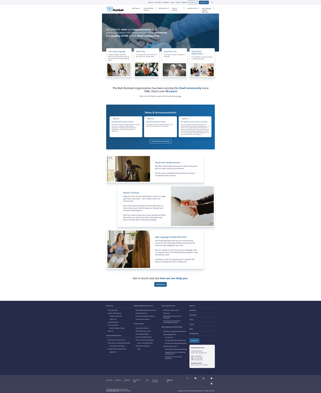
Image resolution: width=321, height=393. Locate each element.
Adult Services (163, 8)
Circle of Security (114, 346)
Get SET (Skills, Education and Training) (176, 349)
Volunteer (184, 2)
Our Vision (158, 2)
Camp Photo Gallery (113, 322)
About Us (151, 2)
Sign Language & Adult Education (206, 10)
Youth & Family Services (148, 9)
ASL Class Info (169, 337)
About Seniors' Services (142, 328)
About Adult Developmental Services (146, 310)
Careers (178, 2)
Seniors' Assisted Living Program (145, 340)
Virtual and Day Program (142, 319)
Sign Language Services (169, 334)
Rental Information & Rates (117, 328)
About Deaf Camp (113, 310)
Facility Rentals (194, 333)
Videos (139, 349)
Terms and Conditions (155, 381)
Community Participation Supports (145, 316)
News (191, 329)
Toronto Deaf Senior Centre (143, 331)
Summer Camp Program (114, 313)
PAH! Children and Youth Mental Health (119, 343)
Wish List (110, 331)
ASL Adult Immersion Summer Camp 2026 (194, 122)
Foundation (166, 2)
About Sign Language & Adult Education (174, 331)
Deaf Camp (135, 8)
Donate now (203, 2)
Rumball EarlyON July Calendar (156, 122)
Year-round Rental (113, 325)
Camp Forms (113, 319)
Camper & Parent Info (116, 316)
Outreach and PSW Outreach (144, 337)
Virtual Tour (166, 313)
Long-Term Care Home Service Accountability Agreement (171, 321)
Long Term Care (192, 8)
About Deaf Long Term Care (171, 310)
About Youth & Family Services (116, 340)
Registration (113, 352)
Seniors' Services (174, 9)
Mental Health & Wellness (143, 346)
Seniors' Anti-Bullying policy (145, 343)
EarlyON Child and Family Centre (117, 349)
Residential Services (141, 313)
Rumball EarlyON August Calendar (122, 122)
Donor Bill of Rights (136, 381)
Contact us (193, 2)
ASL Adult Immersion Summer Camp (175, 340)
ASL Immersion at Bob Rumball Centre (175, 343)
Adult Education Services (170, 346)
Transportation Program (142, 334)
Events (172, 2)
